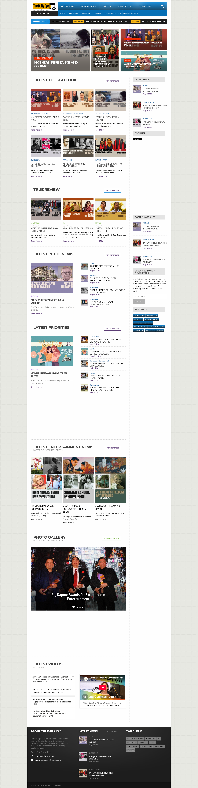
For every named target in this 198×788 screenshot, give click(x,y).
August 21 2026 (95, 356)
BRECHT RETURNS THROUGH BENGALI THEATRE (105, 340)
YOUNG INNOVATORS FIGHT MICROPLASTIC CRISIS (104, 388)
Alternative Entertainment (73, 113)
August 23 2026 (148, 111)
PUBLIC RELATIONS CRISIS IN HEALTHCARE (105, 376)
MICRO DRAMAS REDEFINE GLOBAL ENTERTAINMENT (45, 229)
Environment (94, 385)
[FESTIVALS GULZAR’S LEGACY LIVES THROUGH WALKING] (144, 30)
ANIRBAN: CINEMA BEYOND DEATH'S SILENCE (74, 165)
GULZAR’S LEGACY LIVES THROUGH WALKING (48, 301)
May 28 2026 (94, 392)
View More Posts (112, 81)
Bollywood (94, 287)
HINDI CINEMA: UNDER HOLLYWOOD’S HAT (102, 303)
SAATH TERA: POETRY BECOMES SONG (76, 118)
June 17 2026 (94, 307)
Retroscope (67, 160)
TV (64, 223)
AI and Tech (35, 223)
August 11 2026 (95, 271)
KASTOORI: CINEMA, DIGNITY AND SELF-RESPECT (109, 229)
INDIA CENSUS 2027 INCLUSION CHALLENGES (106, 364)
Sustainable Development (99, 361)
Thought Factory (102, 113)
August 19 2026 (95, 295)
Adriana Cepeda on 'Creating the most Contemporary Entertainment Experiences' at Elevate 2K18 (52, 679)
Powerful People (66, 21)
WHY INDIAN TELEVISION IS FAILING (78, 228)
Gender (92, 349)
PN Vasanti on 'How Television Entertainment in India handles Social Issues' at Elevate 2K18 (50, 713)
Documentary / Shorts (135, 739)
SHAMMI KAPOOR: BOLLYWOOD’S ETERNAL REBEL (107, 291)
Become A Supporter (130, 13)
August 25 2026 (95, 283)
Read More (35, 130)
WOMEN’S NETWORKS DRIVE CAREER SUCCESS (49, 375)
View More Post (113, 448)
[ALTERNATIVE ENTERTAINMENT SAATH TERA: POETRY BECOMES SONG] (60, 30)
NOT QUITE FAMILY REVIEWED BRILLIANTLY (144, 21)
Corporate (109, 13)
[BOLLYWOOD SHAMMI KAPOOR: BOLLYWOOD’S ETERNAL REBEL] (105, 30)
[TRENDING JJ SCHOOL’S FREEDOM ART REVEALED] (144, 51)
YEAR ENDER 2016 (139, 315)
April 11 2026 (94, 380)
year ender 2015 (132, 746)
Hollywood (94, 300)
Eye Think (160, 330)
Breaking (34, 296)
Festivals (93, 275)
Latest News (67, 6)
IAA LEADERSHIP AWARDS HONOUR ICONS (45, 118)
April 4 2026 (94, 368)
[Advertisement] (78, 419)
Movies (98, 223)
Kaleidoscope (123, 21)
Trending (93, 263)
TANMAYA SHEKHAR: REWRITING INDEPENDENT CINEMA (92, 21)
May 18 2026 (94, 344)
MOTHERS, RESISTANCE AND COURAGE (107, 118)
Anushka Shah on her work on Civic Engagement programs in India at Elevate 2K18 (52, 701)
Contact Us (145, 6)
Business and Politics (39, 113)
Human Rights (95, 337)
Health (92, 373)
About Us (118, 13)
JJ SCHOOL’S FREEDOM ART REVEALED (104, 267)
